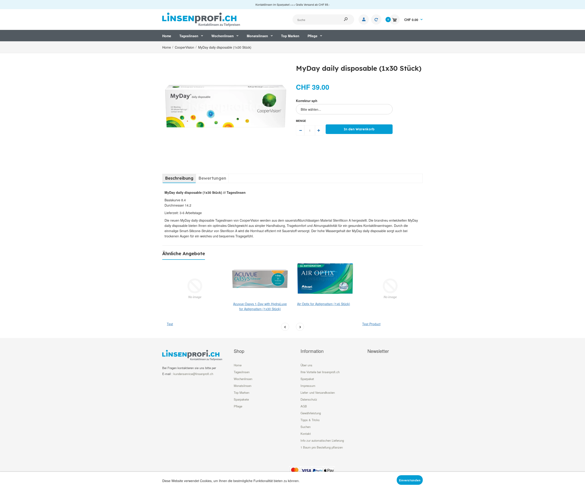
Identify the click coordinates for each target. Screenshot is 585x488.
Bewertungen (212, 178)
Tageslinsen (242, 372)
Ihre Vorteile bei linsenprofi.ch (320, 372)
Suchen (305, 427)
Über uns (306, 365)
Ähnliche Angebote (183, 253)
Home (238, 365)
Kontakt (305, 433)
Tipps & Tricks (310, 420)
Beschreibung (179, 178)
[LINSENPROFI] (201, 19)
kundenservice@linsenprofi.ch (193, 374)
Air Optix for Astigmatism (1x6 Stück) (323, 304)
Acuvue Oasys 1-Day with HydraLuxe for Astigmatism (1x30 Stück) (260, 306)
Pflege (238, 406)
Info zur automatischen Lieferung (322, 440)
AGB (303, 406)
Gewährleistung (310, 413)
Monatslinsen (242, 385)
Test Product (371, 324)
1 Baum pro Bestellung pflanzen (321, 447)
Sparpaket (307, 379)
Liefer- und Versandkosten (317, 392)
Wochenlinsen (243, 379)
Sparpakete (241, 399)
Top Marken (241, 392)
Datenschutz (308, 399)
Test (170, 324)
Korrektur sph (306, 100)
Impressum (307, 385)
